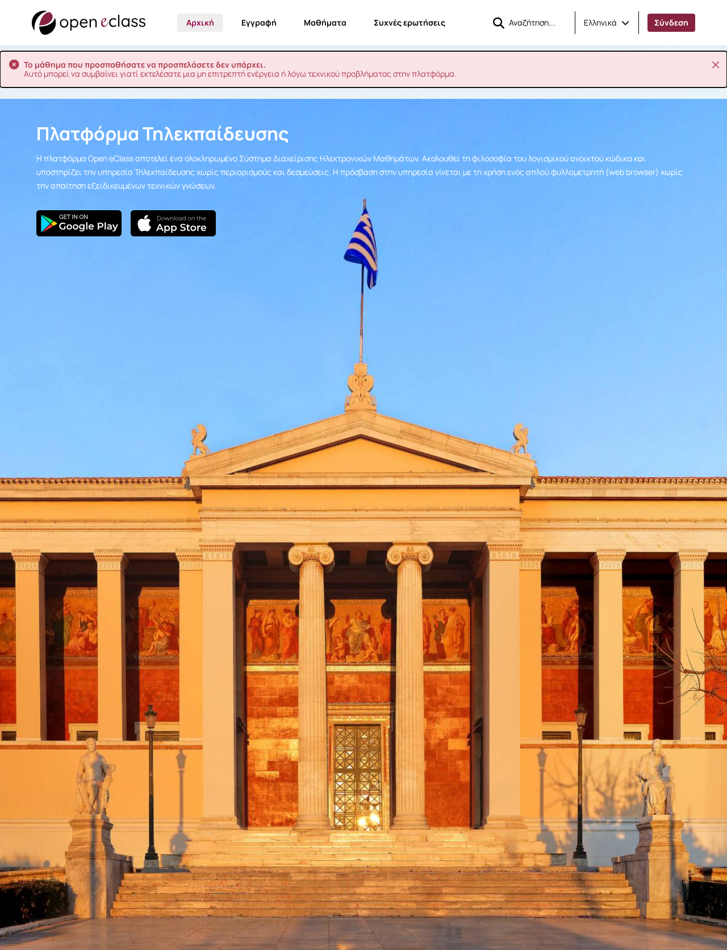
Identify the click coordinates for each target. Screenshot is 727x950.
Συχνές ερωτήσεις (409, 22)
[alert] (363, 69)
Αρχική (200, 22)
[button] (606, 23)
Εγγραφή (259, 22)
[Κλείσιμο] (715, 64)
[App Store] (173, 223)
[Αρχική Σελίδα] (88, 23)
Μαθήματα (325, 22)
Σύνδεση (671, 22)
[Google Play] (79, 223)
